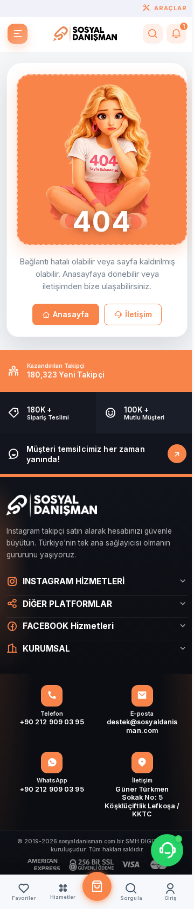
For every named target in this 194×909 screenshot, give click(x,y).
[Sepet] (92, 886)
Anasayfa (71, 314)
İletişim (138, 314)
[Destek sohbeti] (159, 850)
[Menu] (17, 34)
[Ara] (153, 34)
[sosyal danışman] (85, 34)
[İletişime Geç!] (177, 453)
